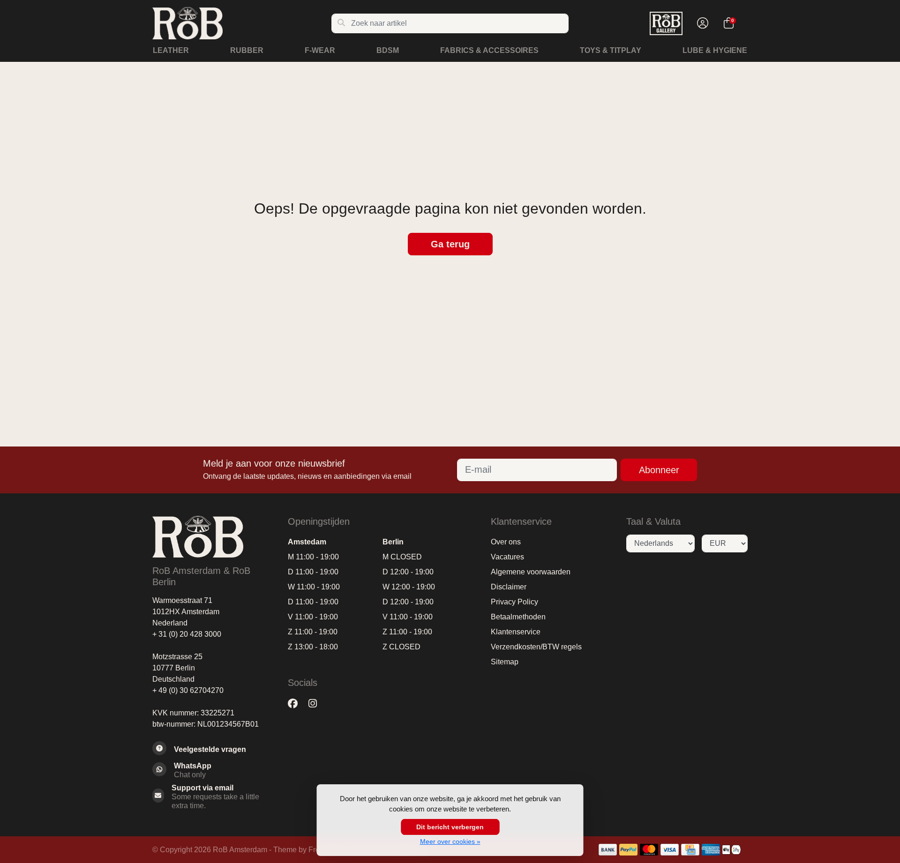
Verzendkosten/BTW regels (536, 647)
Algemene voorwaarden (530, 572)
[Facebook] (296, 704)
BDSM (387, 50)
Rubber (246, 50)
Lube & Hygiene (714, 50)
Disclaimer (508, 587)
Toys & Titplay (610, 50)
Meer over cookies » (450, 841)
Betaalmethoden (518, 617)
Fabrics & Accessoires (489, 50)
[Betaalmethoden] (608, 850)
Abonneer (659, 470)
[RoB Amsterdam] (241, 23)
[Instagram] (316, 704)
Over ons (506, 542)
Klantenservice (515, 632)
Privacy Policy (514, 602)
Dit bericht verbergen (450, 827)
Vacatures (507, 557)
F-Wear (320, 50)
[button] (701, 23)
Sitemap (504, 662)
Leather (171, 50)
